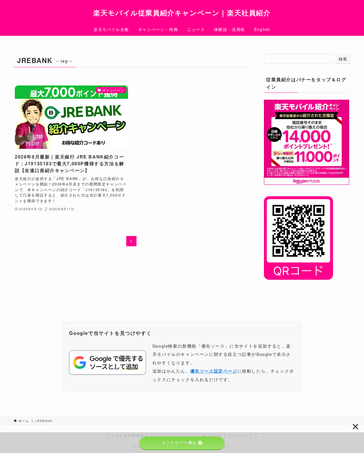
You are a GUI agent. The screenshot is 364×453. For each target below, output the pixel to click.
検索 (343, 59)
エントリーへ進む (179, 442)
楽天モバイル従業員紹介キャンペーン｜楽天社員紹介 (181, 12)
